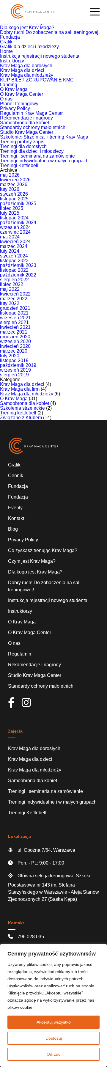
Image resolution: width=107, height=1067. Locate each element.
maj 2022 (10, 289)
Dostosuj (53, 1038)
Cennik (15, 475)
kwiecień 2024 (15, 241)
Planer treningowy (19, 103)
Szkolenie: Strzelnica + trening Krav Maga (44, 136)
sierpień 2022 (14, 279)
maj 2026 (10, 174)
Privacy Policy (15, 108)
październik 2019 (18, 365)
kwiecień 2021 (15, 327)
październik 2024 (18, 222)
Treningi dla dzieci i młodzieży (32, 151)
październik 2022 (18, 274)
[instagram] (29, 704)
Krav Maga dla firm (20, 389)
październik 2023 (18, 265)
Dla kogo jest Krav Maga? (27, 27)
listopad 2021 (14, 312)
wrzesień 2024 (15, 227)
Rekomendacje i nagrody (26, 117)
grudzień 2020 (15, 336)
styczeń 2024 (14, 255)
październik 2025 (18, 203)
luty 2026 (9, 189)
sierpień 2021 (14, 322)
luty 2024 (9, 251)
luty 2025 (9, 213)
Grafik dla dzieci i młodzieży (29, 46)
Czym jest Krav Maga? (32, 561)
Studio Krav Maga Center (26, 132)
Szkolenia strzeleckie (22, 408)
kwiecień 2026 (15, 179)
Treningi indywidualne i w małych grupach (44, 160)
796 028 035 (31, 936)
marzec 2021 (13, 331)
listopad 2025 (14, 198)
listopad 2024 (14, 217)
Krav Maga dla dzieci (22, 70)
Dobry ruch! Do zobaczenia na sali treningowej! (50, 32)
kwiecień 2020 (15, 346)
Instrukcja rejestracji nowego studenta (39, 56)
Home (6, 51)
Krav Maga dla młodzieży (26, 75)
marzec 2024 (13, 246)
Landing (8, 84)
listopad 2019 (14, 360)
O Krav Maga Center (21, 94)
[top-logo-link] (32, 11)
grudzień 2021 (15, 308)
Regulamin (19, 653)
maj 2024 (10, 236)
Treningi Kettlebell (19, 165)
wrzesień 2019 (15, 370)
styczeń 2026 (14, 194)
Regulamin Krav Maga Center (31, 113)
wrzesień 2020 (15, 341)
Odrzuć (53, 1054)
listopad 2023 (14, 260)
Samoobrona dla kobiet (24, 122)
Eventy (15, 507)
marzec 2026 (13, 184)
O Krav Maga (14, 89)
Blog (13, 529)
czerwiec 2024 (15, 232)
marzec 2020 (13, 350)
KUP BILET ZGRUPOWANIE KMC (37, 79)
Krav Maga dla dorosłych (26, 65)
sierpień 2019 (14, 374)
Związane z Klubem (21, 417)
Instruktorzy (12, 60)
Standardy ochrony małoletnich (32, 127)
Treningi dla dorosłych (23, 146)
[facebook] (14, 704)
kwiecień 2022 (15, 293)
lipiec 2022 (11, 284)
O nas (6, 98)
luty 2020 (9, 355)
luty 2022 (9, 303)
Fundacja (10, 37)
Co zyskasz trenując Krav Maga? (42, 550)
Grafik (6, 41)
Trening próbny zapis (22, 141)
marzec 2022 (13, 298)
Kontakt (16, 518)
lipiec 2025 (11, 208)
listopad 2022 (14, 270)
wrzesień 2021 (15, 317)
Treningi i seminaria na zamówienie (37, 155)
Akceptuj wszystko (54, 1022)
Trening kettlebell (18, 412)
